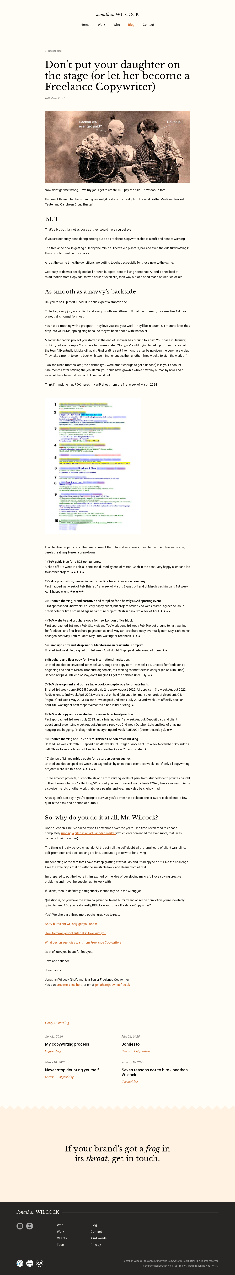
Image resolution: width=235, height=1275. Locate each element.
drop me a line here (69, 984)
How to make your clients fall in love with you (75, 933)
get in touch (135, 1158)
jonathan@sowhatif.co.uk (112, 984)
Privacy (95, 1244)
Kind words (98, 1238)
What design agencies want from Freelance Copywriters (83, 942)
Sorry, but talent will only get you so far (71, 924)
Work (101, 24)
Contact (148, 24)
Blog (131, 24)
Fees (60, 1244)
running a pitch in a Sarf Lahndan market (88, 833)
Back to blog (55, 50)
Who (117, 24)
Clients (62, 1238)
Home (85, 24)
